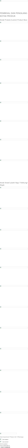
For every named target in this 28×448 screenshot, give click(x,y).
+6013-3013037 (5, 442)
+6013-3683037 (5, 439)
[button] (3, 444)
